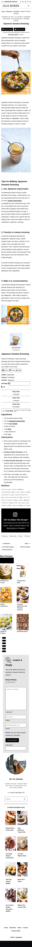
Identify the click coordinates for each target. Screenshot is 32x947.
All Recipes (9, 11)
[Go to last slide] (3, 560)
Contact (25, 927)
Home (3, 11)
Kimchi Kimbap (25, 545)
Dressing (4, 536)
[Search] (24, 799)
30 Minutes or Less (7, 17)
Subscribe (12, 927)
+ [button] (1, 387)
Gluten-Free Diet (16, 18)
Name (7, 720)
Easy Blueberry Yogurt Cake (21, 830)
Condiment (16, 11)
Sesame (27, 536)
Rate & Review (20, 29)
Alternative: (9, 745)
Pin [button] (12, 370)
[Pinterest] (27, 1)
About (19, 927)
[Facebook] (20, 1)
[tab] (4, 638)
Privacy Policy (16, 931)
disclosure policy (13, 34)
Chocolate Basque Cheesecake (10, 855)
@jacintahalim (11, 528)
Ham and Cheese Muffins (8, 881)
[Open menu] (28, 5)
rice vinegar (13, 423)
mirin (9, 429)
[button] (12, 347)
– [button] (8, 383)
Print (5, 370)
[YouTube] (30, 1)
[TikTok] (25, 1)
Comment (9, 712)
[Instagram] (23, 1)
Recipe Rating (10, 680)
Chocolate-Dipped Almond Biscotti (8, 546)
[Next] (10, 560)
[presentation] (6, 571)
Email (7, 728)
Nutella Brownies (22, 631)
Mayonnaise (13, 536)
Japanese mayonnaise (17, 421)
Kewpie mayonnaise (15, 200)
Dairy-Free (6, 18)
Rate (19, 370)
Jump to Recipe (8, 29)
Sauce (21, 536)
